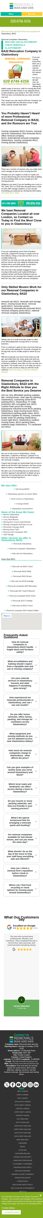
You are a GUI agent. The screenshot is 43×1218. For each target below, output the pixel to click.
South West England (22, 1136)
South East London (22, 1102)
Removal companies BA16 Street (22, 596)
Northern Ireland (22, 1153)
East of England (22, 1122)
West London (22, 1091)
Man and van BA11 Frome (22, 606)
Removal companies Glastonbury (22, 549)
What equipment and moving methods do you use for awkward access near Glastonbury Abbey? (20, 737)
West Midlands (23, 1140)
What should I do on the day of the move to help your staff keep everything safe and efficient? (20, 855)
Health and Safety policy (22, 1185)
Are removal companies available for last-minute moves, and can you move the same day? (20, 838)
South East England (22, 1133)
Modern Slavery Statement (23, 1174)
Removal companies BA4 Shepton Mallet (22, 610)
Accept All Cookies (12, 1212)
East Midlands (22, 1119)
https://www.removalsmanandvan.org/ (24, 1063)
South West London (23, 1105)
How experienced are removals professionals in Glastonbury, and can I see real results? (20, 701)
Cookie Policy (22, 1181)
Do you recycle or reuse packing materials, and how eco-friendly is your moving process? (20, 805)
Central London (22, 1108)
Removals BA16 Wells (22, 571)
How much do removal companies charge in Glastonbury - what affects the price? (20, 754)
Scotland (23, 1150)
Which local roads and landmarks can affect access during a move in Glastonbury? (20, 788)
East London (22, 1098)
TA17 (12, 193)
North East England (22, 1126)
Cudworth (26, 370)
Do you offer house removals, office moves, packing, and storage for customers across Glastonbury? (20, 719)
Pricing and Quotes (22, 1178)
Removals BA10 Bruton (22, 576)
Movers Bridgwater (10, 517)
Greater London (22, 1115)
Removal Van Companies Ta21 (15, 532)
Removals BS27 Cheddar (22, 601)
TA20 (17, 193)
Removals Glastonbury (22, 544)
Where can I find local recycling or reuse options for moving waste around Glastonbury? (20, 889)
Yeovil (10, 370)
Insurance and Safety (23, 1167)
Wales (22, 1146)
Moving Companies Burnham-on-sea (17, 524)
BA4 (7, 193)
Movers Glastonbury (11, 514)
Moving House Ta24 (11, 529)
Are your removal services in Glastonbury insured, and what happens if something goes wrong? (20, 683)
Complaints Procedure (22, 1160)
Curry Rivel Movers (11, 519)
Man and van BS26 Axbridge (22, 581)
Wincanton (18, 370)
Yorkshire (22, 1143)
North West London (23, 1112)
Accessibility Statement (22, 1164)
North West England (22, 1129)
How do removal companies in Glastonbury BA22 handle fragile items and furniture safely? (20, 647)
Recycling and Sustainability (22, 1188)
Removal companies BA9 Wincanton (22, 586)
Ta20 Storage (8, 534)
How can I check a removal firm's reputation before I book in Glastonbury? (20, 872)
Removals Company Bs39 (13, 527)
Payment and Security (22, 1157)
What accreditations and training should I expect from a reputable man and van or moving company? (20, 665)
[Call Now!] (21, 20)
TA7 (2, 193)
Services (31, 14)
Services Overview (22, 1171)
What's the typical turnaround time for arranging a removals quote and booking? (20, 821)
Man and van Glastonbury (22, 553)
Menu (11, 14)
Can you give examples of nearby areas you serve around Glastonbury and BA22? (20, 771)
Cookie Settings (9, 1208)
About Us (22, 1191)
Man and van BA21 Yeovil (22, 566)
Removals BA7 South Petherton (22, 591)
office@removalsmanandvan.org (24, 1061)
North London (22, 1095)
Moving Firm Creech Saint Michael (16, 522)
